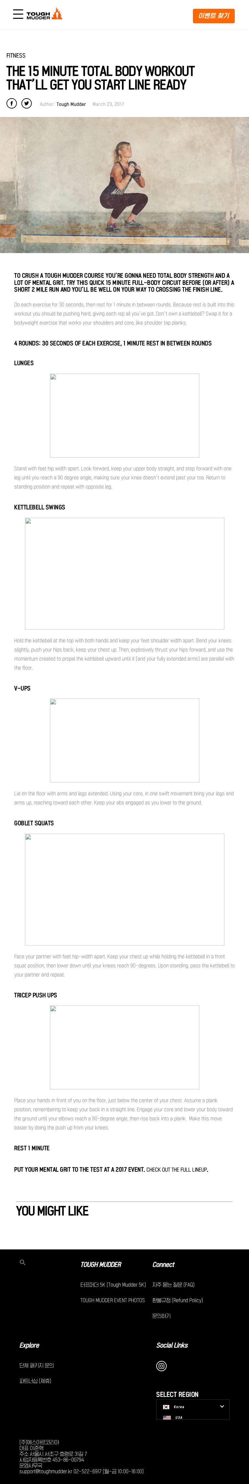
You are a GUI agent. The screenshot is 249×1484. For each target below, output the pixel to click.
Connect (163, 1264)
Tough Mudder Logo (45, 15)
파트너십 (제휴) (35, 1381)
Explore (29, 1345)
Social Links (172, 1345)
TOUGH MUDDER (100, 1264)
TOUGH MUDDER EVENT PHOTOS (112, 1300)
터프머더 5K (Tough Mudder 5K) (113, 1285)
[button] (49, 1263)
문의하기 (161, 1316)
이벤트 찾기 (213, 15)
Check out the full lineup (177, 1170)
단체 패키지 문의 (36, 1365)
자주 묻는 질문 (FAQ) (173, 1285)
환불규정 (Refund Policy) (177, 1300)
